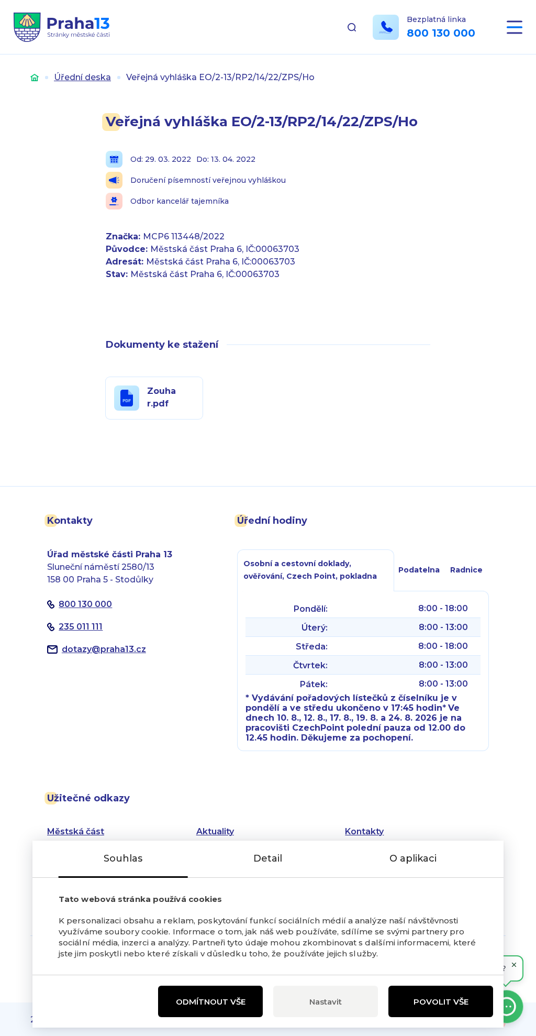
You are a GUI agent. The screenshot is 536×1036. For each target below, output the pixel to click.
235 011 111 (81, 627)
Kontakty (364, 831)
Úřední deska (82, 77)
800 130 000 (441, 33)
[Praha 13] (61, 27)
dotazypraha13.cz (104, 649)
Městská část (75, 831)
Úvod (34, 77)
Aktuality (215, 831)
